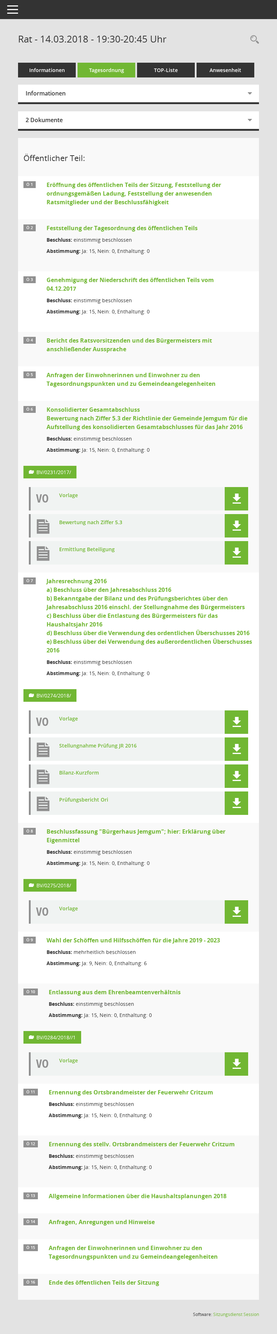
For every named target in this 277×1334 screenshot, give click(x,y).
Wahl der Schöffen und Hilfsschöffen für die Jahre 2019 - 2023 (133, 940)
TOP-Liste (166, 70)
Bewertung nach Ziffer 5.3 (90, 522)
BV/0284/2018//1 (56, 1037)
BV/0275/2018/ (53, 885)
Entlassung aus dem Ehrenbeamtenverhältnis (115, 992)
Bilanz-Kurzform (79, 773)
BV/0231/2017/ (53, 472)
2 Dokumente (44, 120)
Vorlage (68, 495)
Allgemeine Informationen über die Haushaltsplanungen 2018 (138, 1196)
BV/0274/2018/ (53, 695)
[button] (236, 498)
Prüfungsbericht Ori (83, 800)
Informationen (47, 70)
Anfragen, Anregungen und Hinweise (102, 1222)
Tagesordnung (106, 70)
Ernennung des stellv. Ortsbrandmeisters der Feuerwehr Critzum (142, 1144)
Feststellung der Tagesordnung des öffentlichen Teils (122, 228)
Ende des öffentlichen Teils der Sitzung (104, 1282)
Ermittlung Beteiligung (87, 549)
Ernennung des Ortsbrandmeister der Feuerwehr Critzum (131, 1092)
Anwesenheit (225, 70)
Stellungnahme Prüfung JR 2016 (98, 746)
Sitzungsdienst (236, 1314)
